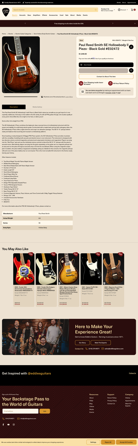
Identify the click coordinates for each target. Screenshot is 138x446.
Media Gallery (37, 107)
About (124, 2)
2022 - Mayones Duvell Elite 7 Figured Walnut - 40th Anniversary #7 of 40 (113, 288)
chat (118, 93)
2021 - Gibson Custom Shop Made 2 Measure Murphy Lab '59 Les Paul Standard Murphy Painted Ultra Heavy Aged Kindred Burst (68, 290)
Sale (66, 15)
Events (85, 15)
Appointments (131, 2)
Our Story (82, 342)
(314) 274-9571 (94, 348)
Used (61, 15)
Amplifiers (36, 15)
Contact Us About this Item (106, 76)
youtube (8, 424)
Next (113, 23)
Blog (90, 404)
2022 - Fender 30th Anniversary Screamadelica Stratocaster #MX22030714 (23, 288)
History (127, 398)
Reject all (108, 442)
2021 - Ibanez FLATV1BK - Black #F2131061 (90, 288)
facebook (3, 424)
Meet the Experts (101, 342)
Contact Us (111, 404)
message (108, 93)
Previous (25, 23)
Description (14, 107)
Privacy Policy (112, 401)
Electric (14, 15)
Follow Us (132, 373)
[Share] (131, 46)
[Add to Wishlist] (131, 70)
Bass (29, 15)
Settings (93, 442)
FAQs (91, 401)
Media (119, 2)
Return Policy (111, 398)
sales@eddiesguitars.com (114, 348)
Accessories (53, 15)
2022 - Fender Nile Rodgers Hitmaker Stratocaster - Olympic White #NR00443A (46, 288)
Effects (44, 15)
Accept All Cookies (126, 442)
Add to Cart (103, 70)
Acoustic (22, 15)
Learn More (69, 97)
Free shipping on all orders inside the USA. (69, 23)
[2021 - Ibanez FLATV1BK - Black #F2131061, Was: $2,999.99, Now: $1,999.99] (91, 269)
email (113, 93)
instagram (14, 424)
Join (45, 411)
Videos (91, 406)
